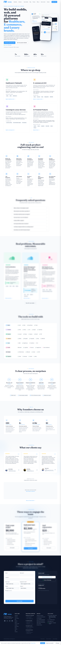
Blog (15, 619)
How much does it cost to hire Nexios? (21, 217)
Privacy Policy (33, 643)
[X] (7, 621)
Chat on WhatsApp (47, 580)
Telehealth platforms (29, 616)
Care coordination (28, 617)
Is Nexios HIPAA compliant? (19, 220)
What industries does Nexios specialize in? (22, 211)
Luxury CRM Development (41, 619)
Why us (16, 622)
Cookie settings (55, 638)
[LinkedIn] (5, 621)
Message (8, 590)
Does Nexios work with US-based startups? (22, 229)
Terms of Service (48, 638)
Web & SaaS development (41, 622)
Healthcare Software (40, 615)
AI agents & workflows (29, 632)
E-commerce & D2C (29, 620)
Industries (16, 615)
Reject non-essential (49, 643)
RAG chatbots (28, 631)
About (16, 627)
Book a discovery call (10, 42)
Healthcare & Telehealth (30, 615)
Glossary (16, 631)
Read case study (8, 298)
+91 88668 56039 (41, 588)
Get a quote (12, 547)
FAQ (15, 630)
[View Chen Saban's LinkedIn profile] (18, 470)
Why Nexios (17, 626)
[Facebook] (12, 621)
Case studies (17, 618)
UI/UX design (39, 623)
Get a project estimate (22, 42)
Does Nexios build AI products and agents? (22, 214)
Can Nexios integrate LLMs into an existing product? (23, 226)
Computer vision (28, 633)
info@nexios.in (41, 585)
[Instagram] (10, 621)
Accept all (42, 643)
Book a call (54, 1)
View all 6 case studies (30, 303)
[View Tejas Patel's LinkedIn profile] (55, 469)
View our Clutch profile (30, 500)
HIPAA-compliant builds (29, 618)
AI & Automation (39, 618)
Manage (57, 643)
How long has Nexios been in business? (21, 223)
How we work (17, 623)
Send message (19, 601)
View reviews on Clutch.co (30, 491)
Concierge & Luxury (29, 625)
